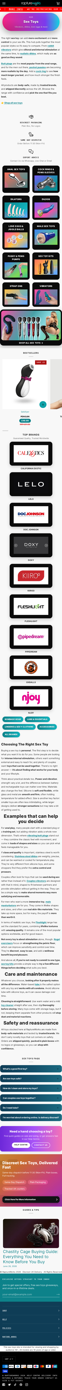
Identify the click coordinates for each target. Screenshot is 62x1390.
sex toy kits (7, 964)
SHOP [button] (4, 1310)
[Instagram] (26, 1384)
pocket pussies (37, 67)
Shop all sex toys (13, 103)
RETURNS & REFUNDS (12, 1378)
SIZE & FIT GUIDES (12, 1381)
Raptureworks (12, 1375)
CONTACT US (51, 1378)
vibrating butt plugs (37, 835)
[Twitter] (9, 1384)
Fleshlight (41, 922)
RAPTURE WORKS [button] (9, 1337)
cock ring (41, 71)
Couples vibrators (36, 881)
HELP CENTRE (33, 1375)
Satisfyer (25, 412)
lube (37, 984)
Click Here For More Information (20, 1199)
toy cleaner (7, 1005)
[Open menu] (6, 3)
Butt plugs (6, 63)
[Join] (56, 1294)
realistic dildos (28, 53)
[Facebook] (3, 1384)
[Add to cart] (42, 404)
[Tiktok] (15, 1384)
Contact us (40, 1145)
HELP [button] (4, 1319)
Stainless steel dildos (26, 856)
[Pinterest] (21, 1384)
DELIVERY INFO (49, 1375)
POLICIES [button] (6, 1328)
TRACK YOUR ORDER (34, 1378)
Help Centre (21, 1145)
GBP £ (8, 1359)
